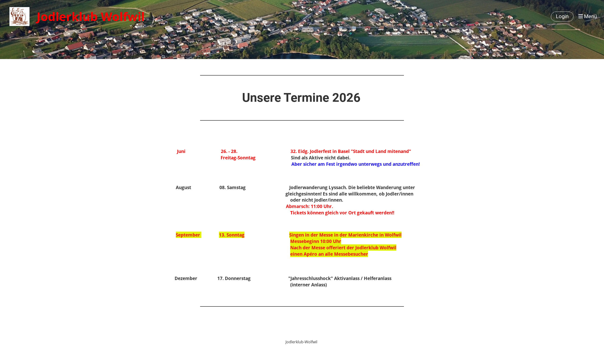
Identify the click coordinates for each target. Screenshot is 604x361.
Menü (590, 16)
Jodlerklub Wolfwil (91, 16)
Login (562, 16)
